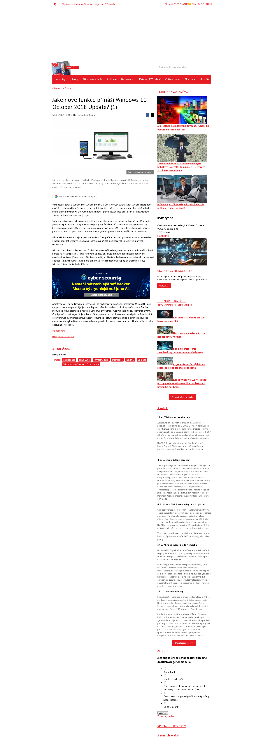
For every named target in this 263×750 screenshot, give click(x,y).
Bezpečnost (128, 79)
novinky (130, 359)
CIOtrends (56, 88)
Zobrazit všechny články (182, 397)
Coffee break (172, 79)
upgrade (142, 359)
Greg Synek (58, 115)
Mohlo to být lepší (173, 678)
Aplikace (112, 79)
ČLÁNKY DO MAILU (201, 4)
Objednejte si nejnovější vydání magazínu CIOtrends (88, 4)
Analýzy (60, 79)
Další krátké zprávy (184, 642)
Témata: (56, 359)
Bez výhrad (169, 671)
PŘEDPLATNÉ (180, 4)
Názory (74, 79)
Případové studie (92, 79)
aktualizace (69, 359)
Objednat (164, 285)
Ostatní (68, 88)
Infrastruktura (101, 359)
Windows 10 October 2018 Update (81, 364)
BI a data (189, 79)
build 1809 (84, 359)
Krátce (162, 408)
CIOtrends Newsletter (174, 271)
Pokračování (58, 330)
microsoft (117, 359)
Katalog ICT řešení (150, 79)
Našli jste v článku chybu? (63, 336)
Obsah (168, 4)
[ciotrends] (55, 4)
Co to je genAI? (171, 706)
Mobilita (204, 79)
